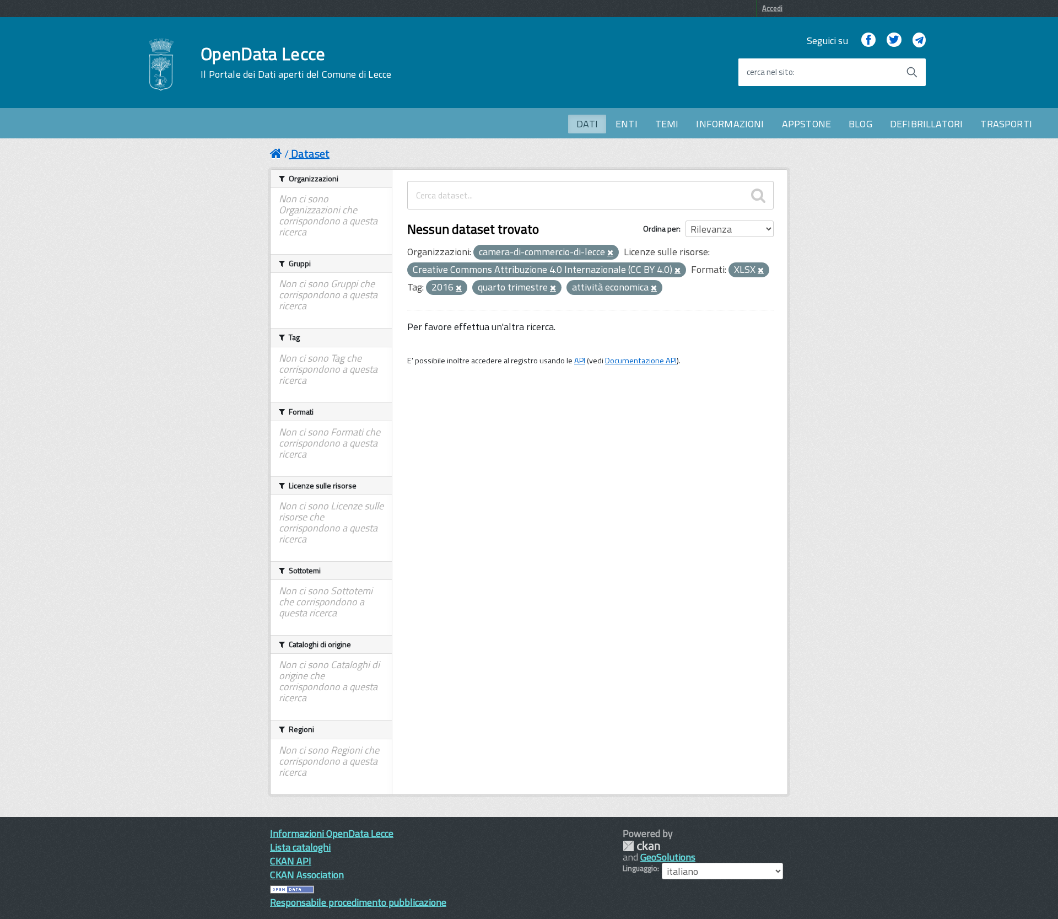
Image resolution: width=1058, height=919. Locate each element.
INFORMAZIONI (730, 123)
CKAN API (290, 860)
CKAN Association (307, 874)
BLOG (860, 123)
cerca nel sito (770, 72)
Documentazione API (641, 360)
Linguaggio (640, 868)
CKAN (641, 846)
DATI (587, 123)
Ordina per (661, 228)
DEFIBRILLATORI (926, 123)
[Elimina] (610, 253)
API (579, 360)
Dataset (310, 153)
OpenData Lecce (296, 62)
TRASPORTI (1006, 123)
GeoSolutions (667, 857)
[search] (758, 195)
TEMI (667, 123)
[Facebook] (868, 40)
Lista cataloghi (300, 847)
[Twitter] (894, 40)
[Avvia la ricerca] (912, 72)
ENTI (627, 123)
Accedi (772, 8)
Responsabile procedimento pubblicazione (358, 902)
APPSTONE (806, 123)
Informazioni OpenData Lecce (331, 833)
